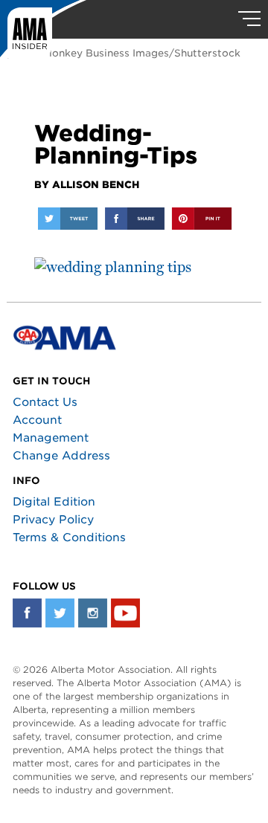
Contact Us (45, 402)
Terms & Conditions (69, 537)
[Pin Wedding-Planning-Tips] (201, 218)
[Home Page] (43, 33)
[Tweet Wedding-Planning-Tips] (67, 218)
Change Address (61, 455)
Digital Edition (54, 502)
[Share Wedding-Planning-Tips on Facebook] (134, 218)
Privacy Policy (53, 519)
